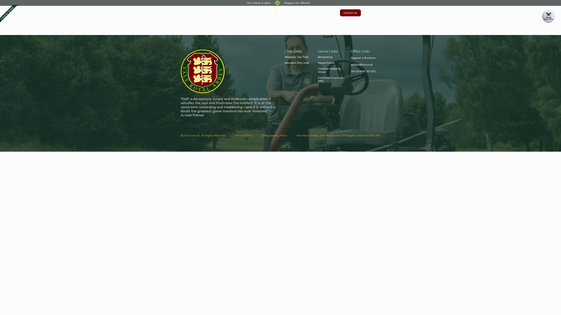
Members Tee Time (296, 57)
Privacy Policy (244, 135)
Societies (288, 13)
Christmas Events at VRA (330, 79)
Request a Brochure (363, 58)
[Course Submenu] (276, 13)
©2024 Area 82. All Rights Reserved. (203, 135)
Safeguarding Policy (274, 135)
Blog (330, 13)
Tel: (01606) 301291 (363, 71)
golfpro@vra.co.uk (362, 64)
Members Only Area (297, 62)
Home (205, 13)
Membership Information (235, 13)
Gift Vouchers (311, 13)
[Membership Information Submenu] (258, 13)
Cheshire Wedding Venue (329, 70)
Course (269, 13)
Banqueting (325, 57)
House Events (326, 62)
